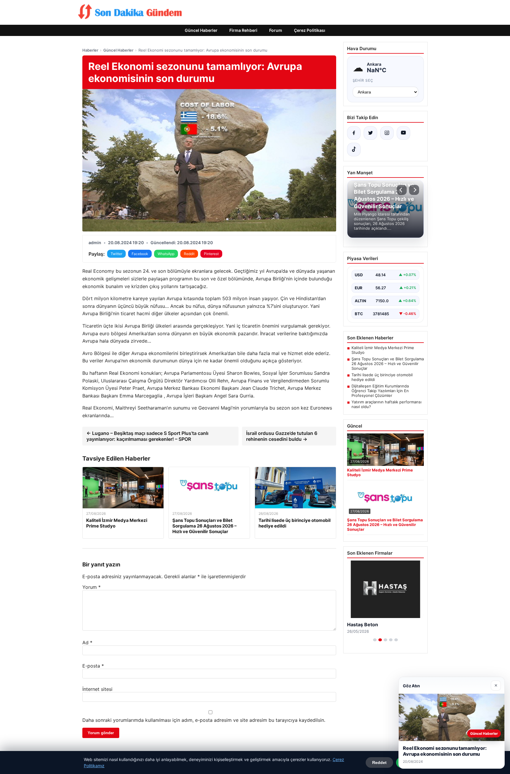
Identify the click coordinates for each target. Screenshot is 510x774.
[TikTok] (354, 149)
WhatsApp (166, 254)
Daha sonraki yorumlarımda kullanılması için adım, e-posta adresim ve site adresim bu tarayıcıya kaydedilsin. (203, 720)
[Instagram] (387, 133)
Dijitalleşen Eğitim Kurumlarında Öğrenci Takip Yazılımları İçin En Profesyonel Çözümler (380, 391)
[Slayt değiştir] (375, 639)
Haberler (90, 50)
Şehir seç (363, 80)
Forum (275, 30)
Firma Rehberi (243, 30)
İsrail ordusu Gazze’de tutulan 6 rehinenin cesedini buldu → (281, 436)
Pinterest (211, 254)
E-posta (93, 666)
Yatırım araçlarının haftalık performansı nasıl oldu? (386, 404)
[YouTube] (403, 133)
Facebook (140, 254)
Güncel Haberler (201, 30)
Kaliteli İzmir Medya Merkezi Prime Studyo (383, 350)
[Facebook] (354, 133)
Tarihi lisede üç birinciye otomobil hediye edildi (382, 377)
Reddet (379, 762)
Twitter (116, 254)
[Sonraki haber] (414, 190)
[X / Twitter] (370, 133)
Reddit (189, 254)
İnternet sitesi (97, 689)
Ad (87, 642)
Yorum (91, 587)
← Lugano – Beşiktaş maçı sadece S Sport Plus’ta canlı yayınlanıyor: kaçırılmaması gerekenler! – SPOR (147, 436)
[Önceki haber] (402, 190)
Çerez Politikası (309, 30)
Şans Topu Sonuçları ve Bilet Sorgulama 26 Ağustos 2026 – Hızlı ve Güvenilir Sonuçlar (388, 363)
